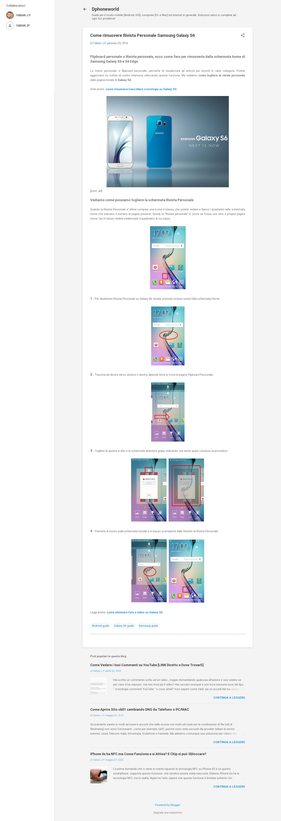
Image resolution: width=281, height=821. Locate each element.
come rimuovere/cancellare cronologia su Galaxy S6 (141, 89)
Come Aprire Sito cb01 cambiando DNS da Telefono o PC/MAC (139, 709)
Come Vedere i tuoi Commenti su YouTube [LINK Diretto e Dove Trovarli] (147, 665)
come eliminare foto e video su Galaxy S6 (135, 612)
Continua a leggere (229, 697)
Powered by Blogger (167, 805)
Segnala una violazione (167, 812)
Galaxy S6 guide (124, 625)
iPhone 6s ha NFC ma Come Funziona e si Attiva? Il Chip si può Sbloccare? (148, 754)
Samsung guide (148, 625)
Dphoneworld (105, 9)
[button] (242, 35)
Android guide (100, 625)
